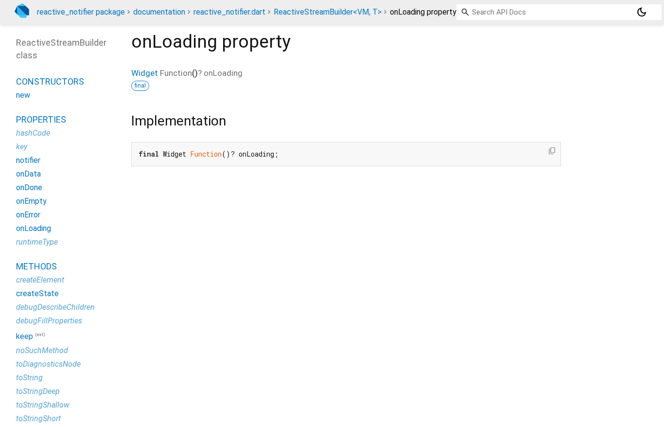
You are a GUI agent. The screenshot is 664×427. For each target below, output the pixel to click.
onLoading (33, 228)
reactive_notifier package (81, 12)
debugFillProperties (49, 320)
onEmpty (31, 201)
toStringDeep (38, 391)
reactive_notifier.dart (229, 12)
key (21, 146)
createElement (40, 280)
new (23, 95)
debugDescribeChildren (55, 307)
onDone (29, 187)
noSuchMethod (42, 350)
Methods (36, 266)
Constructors (50, 81)
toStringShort (38, 418)
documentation (159, 12)
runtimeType (37, 242)
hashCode (33, 133)
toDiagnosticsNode (48, 364)
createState (37, 293)
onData (28, 173)
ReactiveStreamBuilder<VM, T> (328, 12)
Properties (41, 119)
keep (24, 336)
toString (29, 377)
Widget (144, 73)
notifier (28, 160)
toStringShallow (43, 404)
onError (28, 214)
